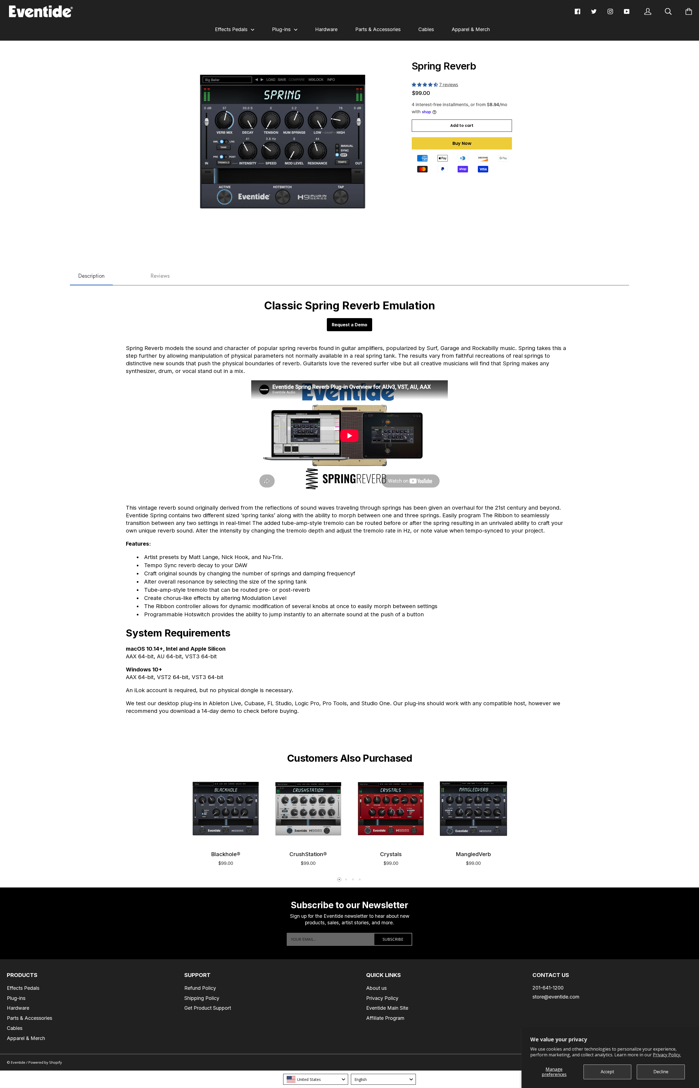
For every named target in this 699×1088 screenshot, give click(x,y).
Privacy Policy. (667, 1055)
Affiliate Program (385, 1018)
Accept (607, 1072)
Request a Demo (349, 324)
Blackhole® (225, 854)
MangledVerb (473, 854)
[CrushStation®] (308, 808)
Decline (660, 1072)
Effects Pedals (232, 29)
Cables (426, 29)
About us (376, 988)
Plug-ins (282, 29)
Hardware (326, 29)
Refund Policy (200, 988)
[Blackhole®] (225, 808)
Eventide (18, 1062)
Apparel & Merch (471, 29)
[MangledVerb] (473, 808)
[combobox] (315, 1079)
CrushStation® (308, 854)
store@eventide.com (555, 997)
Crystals (391, 854)
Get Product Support (207, 1008)
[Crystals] (391, 808)
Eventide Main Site (387, 1008)
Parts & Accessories (378, 29)
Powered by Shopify (45, 1062)
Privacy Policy (382, 998)
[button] (425, 85)
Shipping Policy (201, 998)
